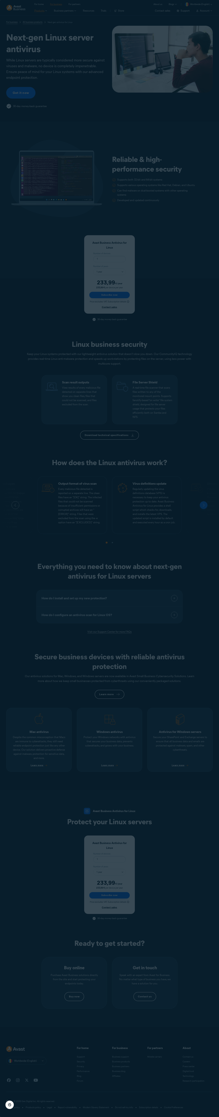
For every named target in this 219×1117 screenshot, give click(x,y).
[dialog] (109, 558)
